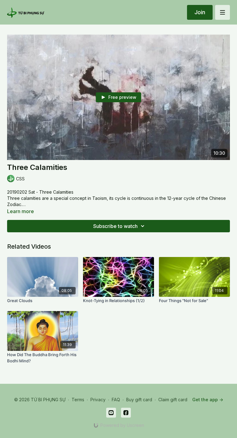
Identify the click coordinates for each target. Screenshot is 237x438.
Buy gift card (139, 399)
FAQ (116, 399)
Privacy (98, 399)
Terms (78, 399)
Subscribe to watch (115, 226)
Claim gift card (172, 399)
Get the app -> (207, 399)
